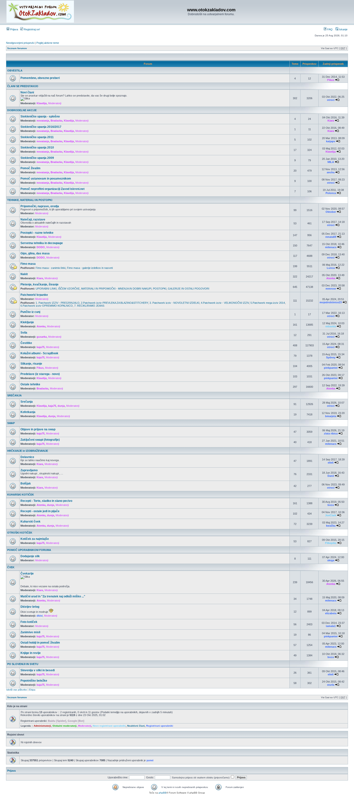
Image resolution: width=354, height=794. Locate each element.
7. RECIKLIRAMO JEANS (89, 305)
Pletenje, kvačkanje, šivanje (39, 284)
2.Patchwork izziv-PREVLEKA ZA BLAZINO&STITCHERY (114, 302)
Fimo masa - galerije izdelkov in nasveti (90, 267)
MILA (331, 162)
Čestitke (26, 343)
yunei (149, 760)
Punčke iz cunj (30, 312)
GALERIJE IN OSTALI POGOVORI (188, 288)
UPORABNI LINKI (46, 288)
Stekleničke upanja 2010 (37, 147)
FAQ (330, 29)
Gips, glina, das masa (35, 253)
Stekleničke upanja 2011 (37, 137)
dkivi (40, 615)
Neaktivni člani (136, 725)
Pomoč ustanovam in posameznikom (45, 178)
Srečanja (26, 401)
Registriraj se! (31, 29)
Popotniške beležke (33, 680)
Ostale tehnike (30, 384)
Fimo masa (28, 263)
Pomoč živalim (30, 168)
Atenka (330, 278)
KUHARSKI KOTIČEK (20, 494)
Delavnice (27, 457)
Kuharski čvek (30, 521)
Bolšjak (25, 483)
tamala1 (331, 626)
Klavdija (42, 103)
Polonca (331, 193)
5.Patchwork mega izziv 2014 (267, 302)
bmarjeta (330, 416)
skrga (330, 560)
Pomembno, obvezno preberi (40, 78)
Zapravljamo (29, 470)
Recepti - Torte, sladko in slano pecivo (46, 501)
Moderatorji (54, 103)
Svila (23, 332)
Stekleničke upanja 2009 (37, 158)
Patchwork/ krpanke (34, 295)
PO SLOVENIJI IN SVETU (22, 664)
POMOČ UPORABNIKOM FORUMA (29, 550)
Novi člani (27, 92)
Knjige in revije (30, 653)
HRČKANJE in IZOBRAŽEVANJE (27, 450)
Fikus (330, 79)
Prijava (13, 29)
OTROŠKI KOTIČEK (19, 532)
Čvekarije (27, 573)
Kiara (331, 120)
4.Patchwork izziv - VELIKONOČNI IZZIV (225, 302)
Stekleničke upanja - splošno (40, 116)
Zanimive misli (30, 632)
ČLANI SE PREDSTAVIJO (22, 86)
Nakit (24, 274)
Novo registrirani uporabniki (109, 725)
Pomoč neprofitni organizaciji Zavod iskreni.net (52, 189)
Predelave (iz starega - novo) (40, 374)
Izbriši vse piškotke (17, 689)
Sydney (330, 357)
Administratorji (42, 725)
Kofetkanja (27, 412)
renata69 (330, 236)
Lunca (331, 267)
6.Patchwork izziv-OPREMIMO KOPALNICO (46, 305)
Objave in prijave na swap (37, 429)
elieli (331, 462)
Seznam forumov (17, 48)
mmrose (331, 288)
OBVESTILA (14, 70)
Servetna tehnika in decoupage (41, 243)
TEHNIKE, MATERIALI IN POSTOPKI (29, 200)
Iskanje (342, 29)
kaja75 (41, 347)
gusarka (42, 336)
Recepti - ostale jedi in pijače (39, 511)
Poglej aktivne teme (47, 42)
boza (331, 505)
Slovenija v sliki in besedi (37, 670)
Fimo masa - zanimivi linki (51, 267)
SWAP (11, 423)
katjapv (330, 141)
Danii (331, 475)
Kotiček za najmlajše (34, 539)
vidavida (330, 326)
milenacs (330, 247)
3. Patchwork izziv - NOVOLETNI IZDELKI (174, 302)
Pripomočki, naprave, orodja (39, 206)
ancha (330, 172)
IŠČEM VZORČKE (69, 288)
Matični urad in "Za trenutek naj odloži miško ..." (52, 596)
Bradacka (56, 120)
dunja (61, 405)
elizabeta (330, 613)
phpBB (162, 792)
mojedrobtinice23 (331, 302)
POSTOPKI (159, 288)
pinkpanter (331, 367)
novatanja (43, 120)
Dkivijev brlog (29, 606)
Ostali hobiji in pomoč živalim (40, 642)
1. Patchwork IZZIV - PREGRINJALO (57, 302)
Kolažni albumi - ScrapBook (39, 353)
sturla (330, 684)
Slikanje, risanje (31, 363)
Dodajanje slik (30, 556)
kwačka (330, 525)
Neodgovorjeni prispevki (20, 42)
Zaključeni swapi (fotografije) (40, 439)
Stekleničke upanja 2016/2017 (40, 127)
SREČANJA (14, 395)
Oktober (331, 211)
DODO (41, 247)
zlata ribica (331, 433)
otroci (330, 99)
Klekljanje (27, 322)
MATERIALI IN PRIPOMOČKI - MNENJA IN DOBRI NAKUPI (116, 288)
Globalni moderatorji (64, 725)
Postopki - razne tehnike (36, 232)
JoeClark (330, 515)
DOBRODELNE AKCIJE (22, 110)
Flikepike (330, 543)
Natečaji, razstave (32, 219)
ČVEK (10, 567)
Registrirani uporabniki (159, 725)
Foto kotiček (28, 622)
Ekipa (32, 689)
